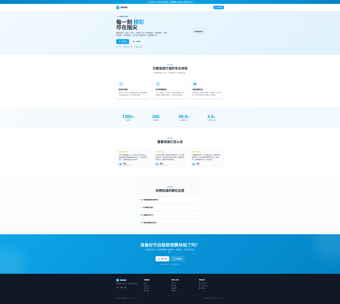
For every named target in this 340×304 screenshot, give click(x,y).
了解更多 (138, 41)
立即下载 (219, 7)
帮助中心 (173, 283)
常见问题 (146, 290)
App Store (204, 283)
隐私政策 (173, 288)
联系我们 (173, 290)
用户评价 (146, 288)
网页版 (203, 288)
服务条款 (173, 285)
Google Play (204, 285)
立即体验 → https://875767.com (181, 2)
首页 (145, 283)
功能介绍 (146, 285)
